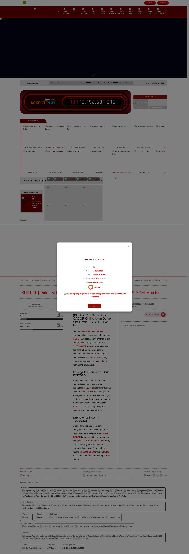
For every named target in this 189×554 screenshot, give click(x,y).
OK (94, 306)
